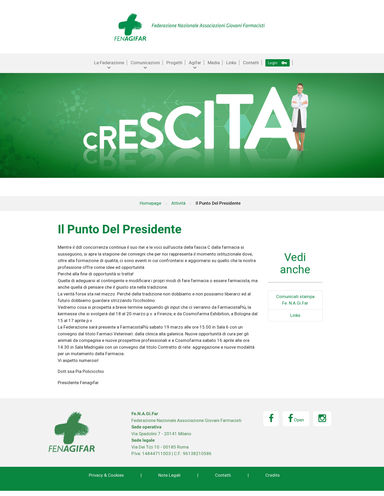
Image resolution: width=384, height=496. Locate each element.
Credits (272, 475)
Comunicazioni (145, 62)
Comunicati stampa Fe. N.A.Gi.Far (295, 300)
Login (277, 63)
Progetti (174, 62)
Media (214, 62)
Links (231, 62)
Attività (178, 203)
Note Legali (169, 475)
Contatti (251, 62)
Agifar (195, 62)
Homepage (150, 203)
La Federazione (109, 62)
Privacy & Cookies (106, 475)
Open (298, 419)
